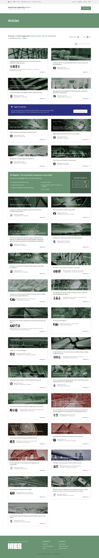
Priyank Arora (20, 383)
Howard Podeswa (21, 244)
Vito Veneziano (81, 356)
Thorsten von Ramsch (65, 241)
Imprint (44, 554)
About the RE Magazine (48, 546)
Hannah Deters (24, 69)
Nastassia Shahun (21, 161)
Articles (74, 1)
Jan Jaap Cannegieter (76, 466)
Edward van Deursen (68, 466)
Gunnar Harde (21, 95)
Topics (87, 8)
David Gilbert (23, 353)
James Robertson (32, 298)
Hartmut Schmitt (36, 69)
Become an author (63, 548)
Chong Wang (30, 328)
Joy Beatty (22, 492)
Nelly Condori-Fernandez (38, 328)
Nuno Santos (69, 297)
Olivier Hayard (81, 270)
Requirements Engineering (19, 8)
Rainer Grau (20, 270)
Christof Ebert (20, 467)
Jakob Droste (30, 69)
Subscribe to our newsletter (79, 186)
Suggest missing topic (80, 111)
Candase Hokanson (29, 492)
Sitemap (40, 554)
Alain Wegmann (74, 270)
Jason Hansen (64, 384)
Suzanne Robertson (24, 298)
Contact (44, 548)
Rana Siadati (69, 356)
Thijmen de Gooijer (28, 409)
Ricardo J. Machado (82, 297)
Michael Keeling (35, 409)
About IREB (45, 544)
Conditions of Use (56, 554)
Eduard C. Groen (17, 69)
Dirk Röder (28, 353)
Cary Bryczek (73, 414)
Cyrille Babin (63, 67)
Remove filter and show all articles (83, 43)
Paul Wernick (75, 356)
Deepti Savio (63, 439)
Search (89, 1)
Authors (85, 1)
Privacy (49, 554)
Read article (42, 72)
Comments (79, 1)
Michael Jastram (67, 414)
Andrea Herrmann (17, 328)
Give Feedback (62, 544)
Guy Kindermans (21, 135)
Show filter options (73, 37)
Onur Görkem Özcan (33, 441)
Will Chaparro (41, 409)
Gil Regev (69, 270)
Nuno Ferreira (76, 297)
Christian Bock (64, 95)
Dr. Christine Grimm (24, 441)
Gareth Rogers (21, 214)
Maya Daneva (24, 328)
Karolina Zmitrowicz (65, 163)
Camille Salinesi (64, 212)
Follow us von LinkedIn (80, 181)
